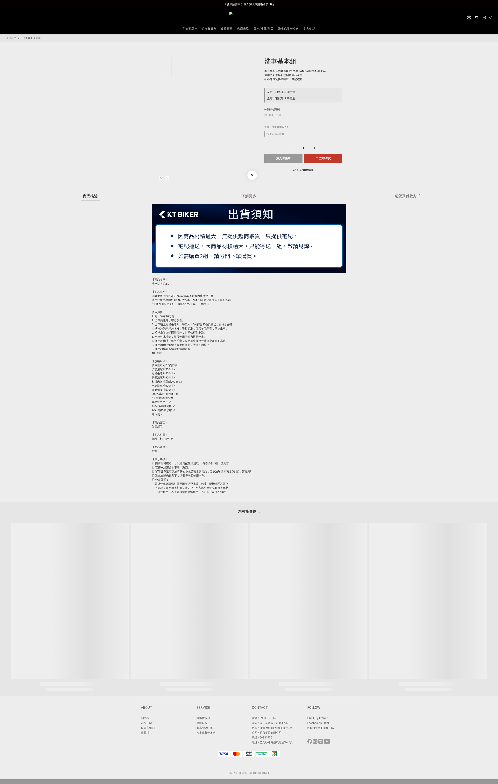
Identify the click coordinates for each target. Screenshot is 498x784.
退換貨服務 (209, 28)
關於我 (145, 718)
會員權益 (227, 28)
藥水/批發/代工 (264, 28)
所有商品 (188, 28)
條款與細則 (148, 727)
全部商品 (11, 38)
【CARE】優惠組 (31, 38)
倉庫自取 (243, 28)
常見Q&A (309, 28)
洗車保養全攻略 (288, 28)
